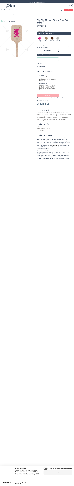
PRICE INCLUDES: (41, 66)
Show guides (12, 21)
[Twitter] (41, 104)
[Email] (48, 104)
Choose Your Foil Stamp (44, 33)
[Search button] (62, 10)
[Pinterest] (44, 104)
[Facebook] (38, 104)
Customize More (48, 50)
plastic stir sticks (55, 145)
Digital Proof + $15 (43, 83)
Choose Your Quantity (44, 54)
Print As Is (41, 75)
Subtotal (39, 63)
